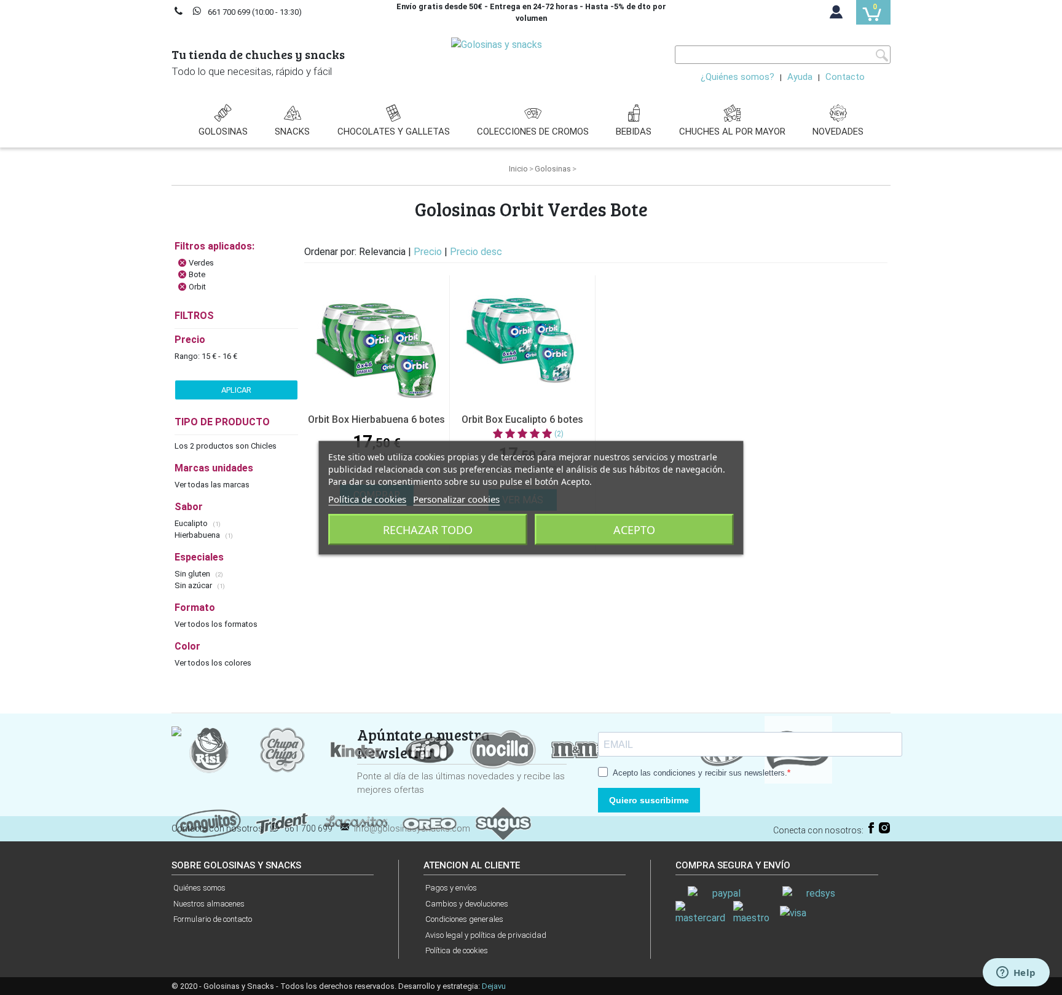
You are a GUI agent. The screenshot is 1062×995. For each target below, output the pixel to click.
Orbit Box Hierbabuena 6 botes (376, 419)
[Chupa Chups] (282, 749)
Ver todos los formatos (216, 624)
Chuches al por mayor (732, 131)
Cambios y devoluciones (466, 903)
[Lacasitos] (356, 823)
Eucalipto (192, 523)
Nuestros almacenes (209, 903)
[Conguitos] (208, 823)
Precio (429, 252)
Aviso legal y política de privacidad (485, 935)
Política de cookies (456, 950)
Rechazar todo (428, 529)
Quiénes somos (199, 887)
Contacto (845, 76)
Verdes (201, 262)
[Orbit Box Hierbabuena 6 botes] (376, 339)
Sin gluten (193, 573)
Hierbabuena (198, 535)
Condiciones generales (464, 919)
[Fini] (429, 749)
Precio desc (476, 252)
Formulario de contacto (212, 919)
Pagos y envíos (451, 887)
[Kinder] (356, 749)
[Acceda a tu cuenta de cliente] (836, 15)
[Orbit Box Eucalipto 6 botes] (522, 339)
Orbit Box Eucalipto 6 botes (522, 419)
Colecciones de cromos (533, 131)
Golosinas (223, 131)
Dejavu (494, 986)
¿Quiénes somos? (737, 76)
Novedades (837, 131)
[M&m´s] (577, 749)
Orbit (197, 286)
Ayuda (799, 76)
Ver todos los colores (213, 662)
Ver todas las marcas (212, 484)
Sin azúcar (194, 585)
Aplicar (236, 390)
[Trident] (282, 823)
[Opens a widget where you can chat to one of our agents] (1016, 973)
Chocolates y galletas (393, 131)
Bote (197, 274)
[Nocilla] (503, 749)
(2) (559, 434)
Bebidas (633, 131)
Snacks (292, 131)
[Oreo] (429, 823)
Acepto (634, 529)
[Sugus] (503, 823)
